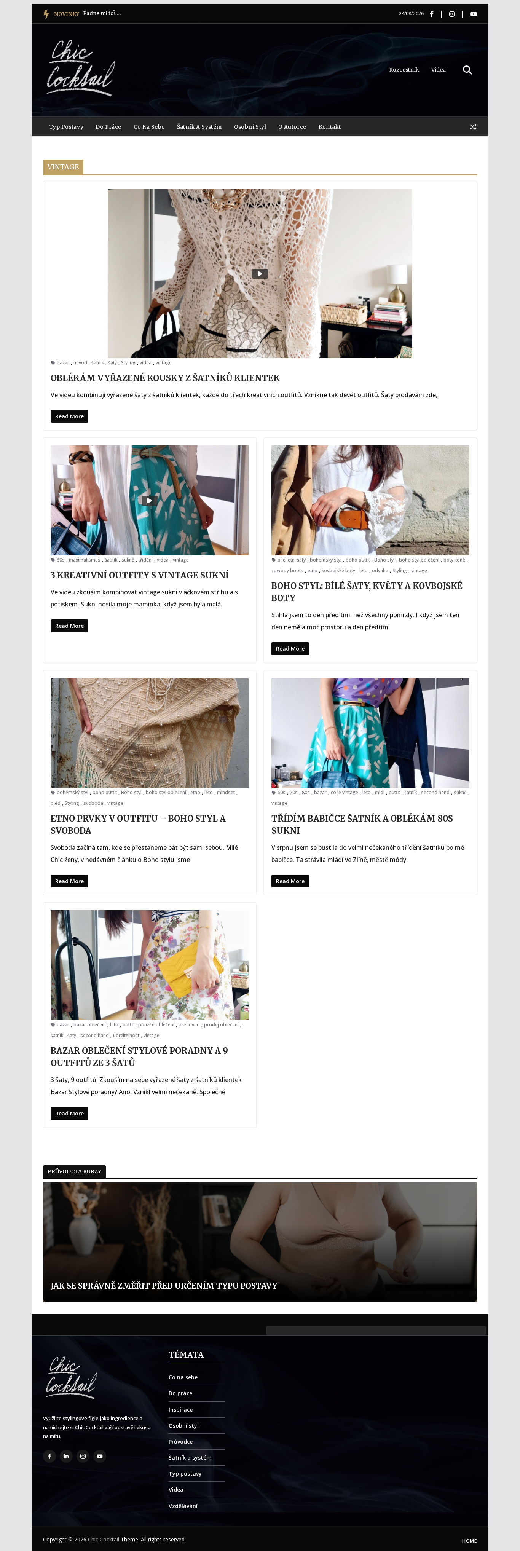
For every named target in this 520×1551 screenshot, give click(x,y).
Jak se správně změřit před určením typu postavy (155, 1286)
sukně (127, 560)
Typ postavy (66, 126)
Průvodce (181, 1441)
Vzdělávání (183, 1506)
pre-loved (189, 1024)
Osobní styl (250, 126)
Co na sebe (149, 126)
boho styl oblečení (419, 560)
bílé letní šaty (292, 560)
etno (312, 570)
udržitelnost (126, 1035)
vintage (164, 362)
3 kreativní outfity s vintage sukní (140, 575)
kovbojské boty (338, 570)
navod (80, 362)
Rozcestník (404, 69)
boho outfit (358, 560)
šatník (97, 362)
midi (379, 792)
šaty (112, 362)
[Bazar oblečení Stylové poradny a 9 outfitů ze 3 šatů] (150, 965)
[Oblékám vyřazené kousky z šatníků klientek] (260, 273)
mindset (226, 792)
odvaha (380, 570)
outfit (394, 792)
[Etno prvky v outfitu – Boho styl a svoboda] (150, 733)
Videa (438, 69)
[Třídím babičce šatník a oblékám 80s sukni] (370, 733)
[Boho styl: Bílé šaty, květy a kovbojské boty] (370, 500)
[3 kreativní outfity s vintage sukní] (150, 500)
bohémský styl (325, 560)
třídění (146, 560)
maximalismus (84, 560)
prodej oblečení (221, 1024)
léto (363, 570)
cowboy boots (287, 570)
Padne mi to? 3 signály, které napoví (102, 13)
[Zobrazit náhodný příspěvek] (473, 127)
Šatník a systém (199, 126)
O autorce (292, 126)
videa (146, 362)
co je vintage (344, 792)
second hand (435, 792)
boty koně (454, 560)
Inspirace (181, 1409)
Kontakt (330, 126)
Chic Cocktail (103, 1539)
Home (469, 1540)
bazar (63, 362)
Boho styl (384, 560)
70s (294, 792)
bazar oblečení (89, 1024)
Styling (128, 362)
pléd (56, 803)
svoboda (93, 803)
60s (282, 792)
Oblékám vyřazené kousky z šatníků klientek (165, 378)
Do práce (108, 126)
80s (61, 560)
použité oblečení (156, 1024)
